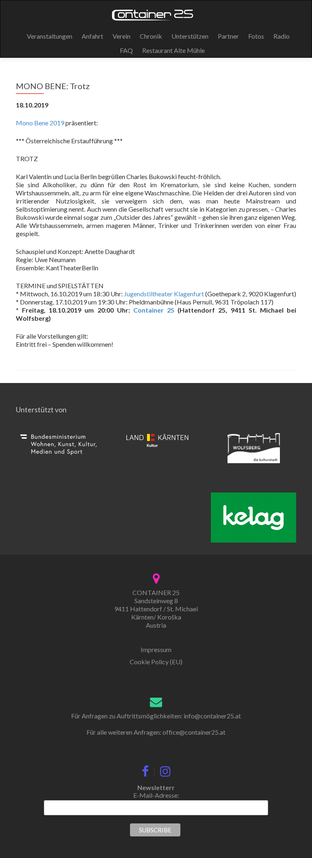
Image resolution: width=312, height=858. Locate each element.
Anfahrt (92, 36)
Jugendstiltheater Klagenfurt (164, 294)
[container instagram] (165, 769)
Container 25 (153, 310)
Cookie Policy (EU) (156, 661)
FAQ (126, 50)
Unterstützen (189, 36)
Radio (281, 36)
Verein (121, 36)
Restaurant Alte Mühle (173, 50)
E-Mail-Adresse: (156, 795)
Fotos (256, 36)
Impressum (156, 649)
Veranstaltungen (49, 36)
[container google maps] (156, 577)
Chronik (151, 36)
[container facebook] (145, 769)
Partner (228, 36)
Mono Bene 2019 (40, 123)
